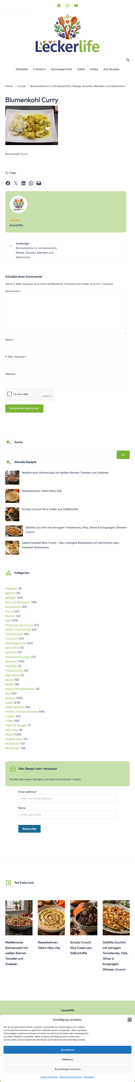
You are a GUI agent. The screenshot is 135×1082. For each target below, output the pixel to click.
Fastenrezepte (14, 634)
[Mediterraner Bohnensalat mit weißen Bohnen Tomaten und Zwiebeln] (12, 478)
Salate (9, 702)
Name (9, 339)
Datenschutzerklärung (70, 1077)
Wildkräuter (12, 748)
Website (10, 374)
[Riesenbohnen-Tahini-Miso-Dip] (12, 497)
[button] (129, 1020)
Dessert (10, 616)
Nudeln (9, 684)
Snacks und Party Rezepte (21, 711)
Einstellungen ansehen (68, 1069)
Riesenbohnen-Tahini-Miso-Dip (42, 491)
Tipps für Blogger (16, 725)
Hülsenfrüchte (14, 670)
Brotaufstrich (13, 606)
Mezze (9, 679)
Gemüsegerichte (15, 643)
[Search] (123, 455)
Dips (8, 620)
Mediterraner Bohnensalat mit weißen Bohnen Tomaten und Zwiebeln (65, 472)
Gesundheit (12, 647)
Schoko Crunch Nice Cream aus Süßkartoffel (50, 509)
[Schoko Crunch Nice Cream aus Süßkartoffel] (12, 515)
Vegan (9, 734)
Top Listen (11, 730)
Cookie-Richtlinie (49, 1077)
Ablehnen (67, 1059)
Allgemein (11, 588)
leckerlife (16, 225)
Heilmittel (11, 666)
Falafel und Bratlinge (18, 629)
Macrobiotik (12, 675)
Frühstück (11, 638)
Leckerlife (67, 1010)
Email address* (27, 791)
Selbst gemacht (15, 707)
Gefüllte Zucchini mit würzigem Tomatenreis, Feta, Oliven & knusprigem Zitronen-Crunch (115, 955)
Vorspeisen (12, 743)
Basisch (10, 593)
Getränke (11, 652)
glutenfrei (11, 661)
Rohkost (10, 698)
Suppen (10, 716)
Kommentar (13, 291)
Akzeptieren (67, 1049)
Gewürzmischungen (17, 657)
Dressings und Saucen (19, 625)
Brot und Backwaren (17, 602)
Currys (9, 611)
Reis (8, 693)
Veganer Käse (13, 739)
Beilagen (10, 597)
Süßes (9, 720)
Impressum (89, 1077)
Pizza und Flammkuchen (20, 689)
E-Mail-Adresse (16, 356)
